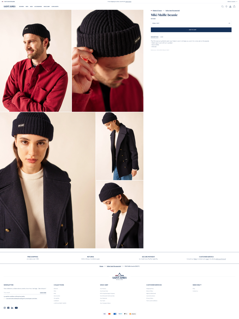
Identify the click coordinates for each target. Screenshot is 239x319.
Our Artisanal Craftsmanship (107, 296)
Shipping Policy (150, 288)
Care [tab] (161, 36)
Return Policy (149, 291)
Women (56, 288)
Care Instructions (150, 296)
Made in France (157, 10)
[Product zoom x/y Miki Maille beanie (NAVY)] (36, 61)
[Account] (230, 6)
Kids (55, 293)
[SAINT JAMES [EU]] (9, 6)
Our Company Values (105, 303)
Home (101, 266)
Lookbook (56, 300)
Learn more (128, 1)
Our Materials (103, 298)
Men (55, 291)
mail (207, 259)
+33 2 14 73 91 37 (221, 259)
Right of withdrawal (151, 293)
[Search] (222, 6)
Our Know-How (104, 291)
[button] (232, 1)
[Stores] (226, 6)
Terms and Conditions (151, 300)
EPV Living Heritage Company (107, 293)
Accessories (57, 296)
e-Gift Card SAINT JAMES (60, 303)
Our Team (102, 300)
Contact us (195, 291)
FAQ (195, 259)
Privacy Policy (149, 298)
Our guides (56, 298)
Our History (103, 288)
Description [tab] (154, 36)
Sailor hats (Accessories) (173, 10)
